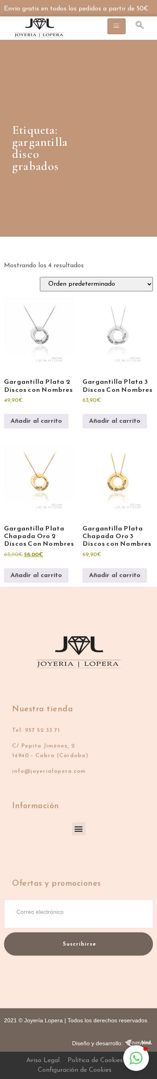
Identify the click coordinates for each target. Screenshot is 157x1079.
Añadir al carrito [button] (36, 421)
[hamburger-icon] (116, 26)
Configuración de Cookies (75, 1070)
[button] (78, 828)
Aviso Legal (43, 1060)
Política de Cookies (95, 1060)
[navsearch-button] (136, 26)
